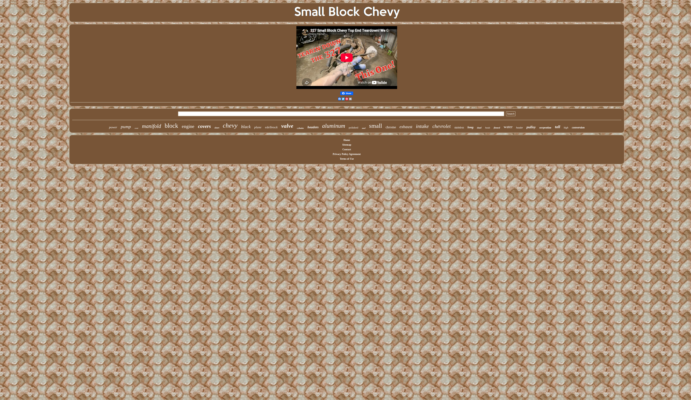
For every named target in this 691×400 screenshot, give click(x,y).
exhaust (405, 127)
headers (313, 127)
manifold (151, 126)
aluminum (333, 126)
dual (479, 127)
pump (126, 126)
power (113, 127)
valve (287, 126)
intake (422, 126)
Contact (346, 149)
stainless (459, 127)
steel (363, 128)
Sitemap (346, 144)
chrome (391, 127)
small (375, 126)
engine (188, 126)
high (566, 127)
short (216, 127)
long (470, 127)
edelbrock (271, 127)
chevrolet (441, 126)
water (508, 127)
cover (136, 128)
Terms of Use (347, 158)
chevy (230, 125)
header (519, 127)
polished (353, 127)
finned (497, 127)
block (171, 125)
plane (257, 127)
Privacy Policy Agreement (347, 154)
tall (557, 127)
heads (487, 127)
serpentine (545, 127)
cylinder (300, 128)
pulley (531, 127)
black (246, 126)
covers (204, 126)
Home (347, 140)
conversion (578, 127)
